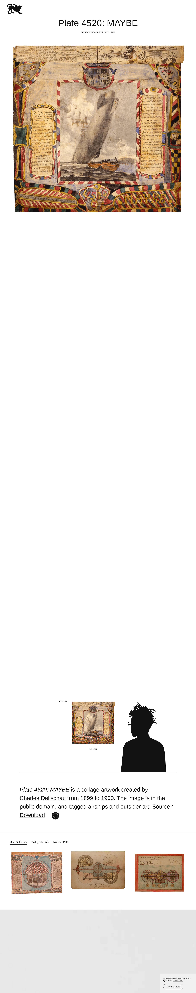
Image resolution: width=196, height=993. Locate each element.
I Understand (173, 986)
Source (161, 806)
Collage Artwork (40, 842)
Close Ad (180, 600)
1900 (107, 798)
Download (32, 815)
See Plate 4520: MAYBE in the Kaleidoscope (55, 816)
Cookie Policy (178, 981)
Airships (98, 806)
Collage (90, 789)
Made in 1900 (60, 842)
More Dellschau (18, 842)
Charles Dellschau (92, 32)
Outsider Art (134, 806)
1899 (86, 798)
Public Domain (37, 806)
